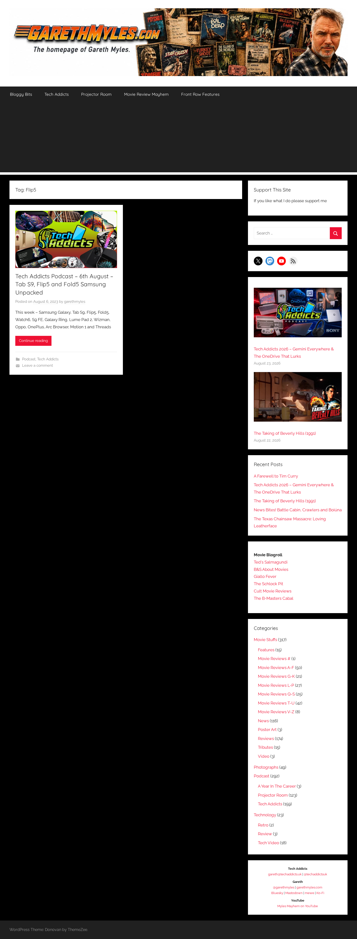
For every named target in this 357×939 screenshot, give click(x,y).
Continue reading (33, 341)
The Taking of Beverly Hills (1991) (285, 433)
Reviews (266, 738)
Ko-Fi (320, 893)
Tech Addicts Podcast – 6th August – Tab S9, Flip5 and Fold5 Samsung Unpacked (64, 284)
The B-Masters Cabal (273, 598)
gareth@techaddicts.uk (285, 874)
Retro (263, 825)
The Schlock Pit (268, 583)
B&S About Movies (271, 569)
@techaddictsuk (315, 874)
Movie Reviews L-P (276, 685)
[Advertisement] (178, 138)
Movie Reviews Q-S (276, 694)
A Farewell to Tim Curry (276, 476)
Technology (265, 814)
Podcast (28, 359)
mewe (309, 893)
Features (266, 649)
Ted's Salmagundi (271, 562)
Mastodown (294, 893)
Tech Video (268, 842)
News (263, 720)
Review (265, 833)
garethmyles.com (309, 887)
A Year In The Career (277, 786)
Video (263, 756)
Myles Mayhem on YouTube (297, 906)
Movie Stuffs (265, 639)
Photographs (266, 767)
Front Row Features (200, 94)
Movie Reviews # (274, 658)
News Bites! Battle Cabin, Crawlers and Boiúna (298, 509)
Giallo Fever (265, 576)
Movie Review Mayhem (146, 94)
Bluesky (277, 893)
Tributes (265, 747)
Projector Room (96, 94)
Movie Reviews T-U (276, 703)
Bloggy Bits (21, 94)
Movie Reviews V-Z (276, 711)
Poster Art (267, 729)
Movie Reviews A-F (276, 667)
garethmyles (74, 301)
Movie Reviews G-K (276, 676)
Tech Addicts (56, 94)
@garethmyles (283, 887)
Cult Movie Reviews (272, 591)
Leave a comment (37, 365)
